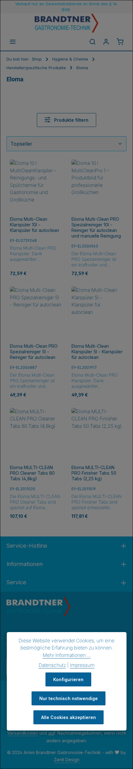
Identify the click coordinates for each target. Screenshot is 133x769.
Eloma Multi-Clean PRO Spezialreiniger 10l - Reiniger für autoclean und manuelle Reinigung (96, 227)
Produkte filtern (70, 120)
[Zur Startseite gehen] (66, 23)
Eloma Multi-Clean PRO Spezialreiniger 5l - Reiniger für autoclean (34, 351)
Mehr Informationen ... (67, 655)
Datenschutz (52, 665)
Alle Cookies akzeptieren (68, 717)
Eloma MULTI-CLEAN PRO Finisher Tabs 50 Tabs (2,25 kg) (93, 473)
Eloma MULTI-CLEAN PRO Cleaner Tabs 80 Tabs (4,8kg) (32, 473)
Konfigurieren (68, 679)
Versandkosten (22, 732)
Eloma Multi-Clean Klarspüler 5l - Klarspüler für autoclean (96, 351)
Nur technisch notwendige (68, 698)
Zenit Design (66, 759)
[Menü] (12, 41)
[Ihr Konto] (106, 41)
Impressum (82, 665)
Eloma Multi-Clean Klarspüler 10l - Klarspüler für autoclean (34, 224)
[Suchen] (92, 41)
